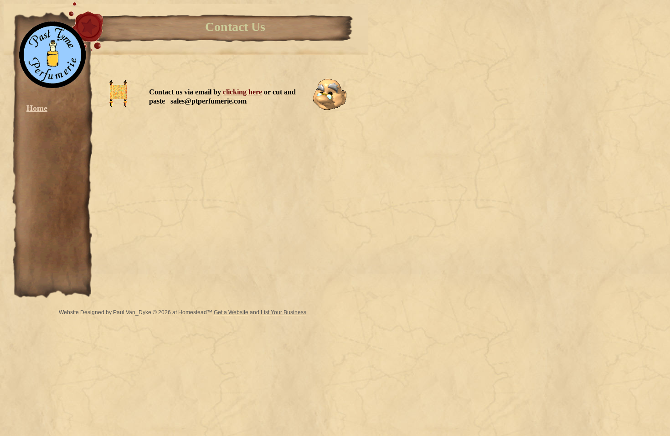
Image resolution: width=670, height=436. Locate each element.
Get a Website (231, 312)
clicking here (242, 92)
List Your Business (283, 312)
